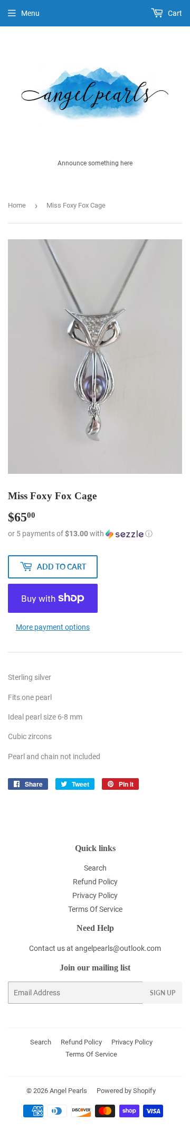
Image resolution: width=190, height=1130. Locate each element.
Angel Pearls (68, 1091)
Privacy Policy (95, 895)
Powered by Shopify (126, 1091)
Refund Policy (95, 881)
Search (95, 868)
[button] (95, 534)
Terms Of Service (95, 909)
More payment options (53, 627)
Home (17, 205)
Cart (174, 13)
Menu (30, 13)
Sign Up (162, 993)
